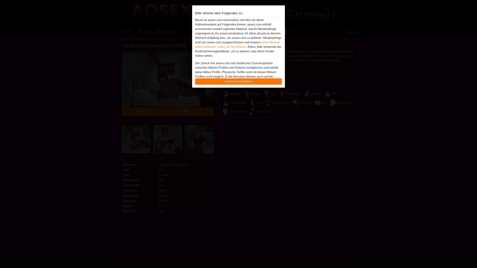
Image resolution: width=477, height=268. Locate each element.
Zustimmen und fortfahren (238, 81)
